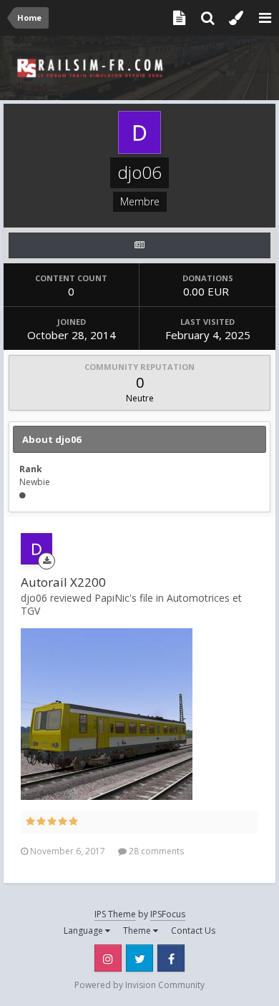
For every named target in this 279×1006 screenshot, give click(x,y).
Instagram (108, 958)
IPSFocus (167, 914)
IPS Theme (115, 914)
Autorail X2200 (63, 582)
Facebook (171, 958)
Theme (138, 930)
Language (84, 930)
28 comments (155, 851)
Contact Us (193, 930)
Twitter (139, 958)
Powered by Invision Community (139, 985)
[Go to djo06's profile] (36, 549)
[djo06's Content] (139, 245)
